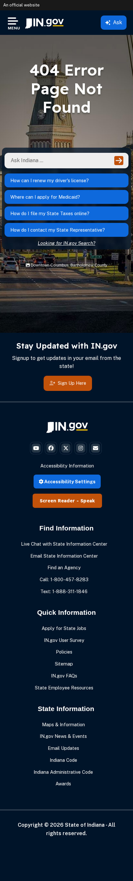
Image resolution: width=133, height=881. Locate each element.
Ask (117, 22)
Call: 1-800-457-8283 (64, 579)
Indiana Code (63, 760)
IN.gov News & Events (63, 736)
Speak (87, 501)
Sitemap (64, 663)
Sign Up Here (72, 383)
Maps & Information (63, 724)
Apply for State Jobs (64, 628)
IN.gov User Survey (64, 640)
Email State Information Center (64, 556)
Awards (63, 783)
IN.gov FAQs (64, 675)
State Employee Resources (64, 687)
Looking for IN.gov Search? (66, 243)
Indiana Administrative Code (63, 772)
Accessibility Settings (69, 481)
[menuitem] (44, 22)
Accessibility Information (67, 465)
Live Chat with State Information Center (64, 544)
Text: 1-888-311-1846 (63, 591)
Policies (64, 652)
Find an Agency (64, 567)
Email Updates (63, 748)
